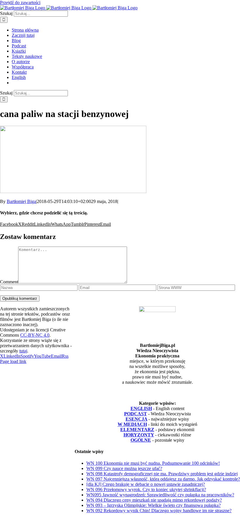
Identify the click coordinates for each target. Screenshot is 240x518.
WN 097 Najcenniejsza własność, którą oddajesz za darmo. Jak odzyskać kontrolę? (163, 478)
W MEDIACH (132, 424)
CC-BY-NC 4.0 (34, 335)
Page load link (13, 361)
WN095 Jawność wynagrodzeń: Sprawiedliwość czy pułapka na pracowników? (160, 494)
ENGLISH (141, 408)
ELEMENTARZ (137, 429)
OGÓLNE (141, 440)
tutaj (23, 350)
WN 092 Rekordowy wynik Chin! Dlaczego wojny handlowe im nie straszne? (159, 510)
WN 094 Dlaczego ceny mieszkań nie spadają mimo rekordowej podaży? (154, 500)
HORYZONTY (139, 434)
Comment (9, 281)
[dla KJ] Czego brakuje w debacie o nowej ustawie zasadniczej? (145, 484)
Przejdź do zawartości (20, 2)
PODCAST (135, 413)
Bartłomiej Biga (21, 201)
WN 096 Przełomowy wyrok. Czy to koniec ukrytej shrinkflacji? (146, 489)
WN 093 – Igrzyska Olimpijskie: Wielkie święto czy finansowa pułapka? (153, 505)
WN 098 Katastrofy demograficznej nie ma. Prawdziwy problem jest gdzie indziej (162, 473)
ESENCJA (136, 419)
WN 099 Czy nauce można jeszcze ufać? (124, 468)
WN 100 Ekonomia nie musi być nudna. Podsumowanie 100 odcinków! (153, 463)
